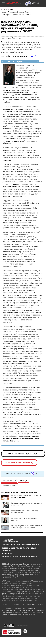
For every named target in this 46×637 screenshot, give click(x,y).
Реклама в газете (30, 545)
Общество (16, 38)
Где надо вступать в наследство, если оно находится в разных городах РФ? (26, 526)
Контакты (7, 553)
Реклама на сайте (11, 545)
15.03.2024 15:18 (7, 10)
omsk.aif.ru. (32, 56)
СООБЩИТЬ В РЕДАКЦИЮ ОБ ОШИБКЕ (19, 557)
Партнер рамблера (22, 625)
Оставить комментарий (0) (19, 463)
